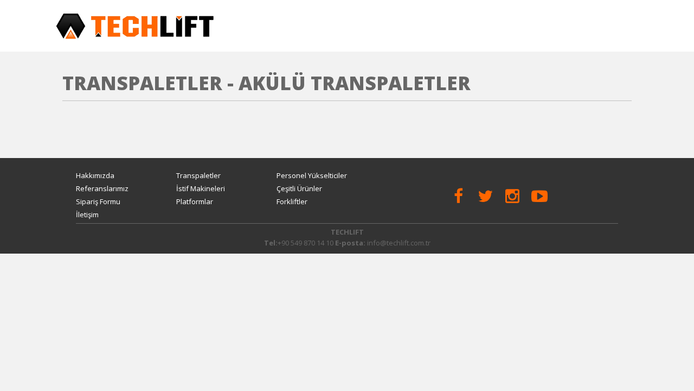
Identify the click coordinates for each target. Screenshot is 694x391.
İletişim (87, 214)
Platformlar (194, 201)
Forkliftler (292, 201)
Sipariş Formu (98, 201)
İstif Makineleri (200, 188)
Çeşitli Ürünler (299, 188)
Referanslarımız (102, 188)
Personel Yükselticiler (312, 175)
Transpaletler (198, 175)
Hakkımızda (95, 175)
